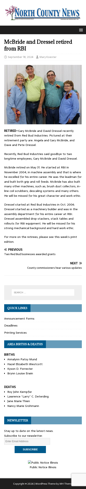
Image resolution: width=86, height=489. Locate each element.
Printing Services (15, 332)
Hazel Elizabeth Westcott (25, 364)
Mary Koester (48, 57)
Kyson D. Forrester (20, 368)
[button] (80, 30)
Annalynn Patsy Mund (22, 359)
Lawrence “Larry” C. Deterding (28, 396)
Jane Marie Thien (18, 401)
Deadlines (11, 325)
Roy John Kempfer (19, 391)
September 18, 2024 (20, 57)
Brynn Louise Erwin (20, 373)
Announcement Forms (19, 318)
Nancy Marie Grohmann (23, 406)
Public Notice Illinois (43, 467)
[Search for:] (43, 292)
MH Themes (66, 484)
